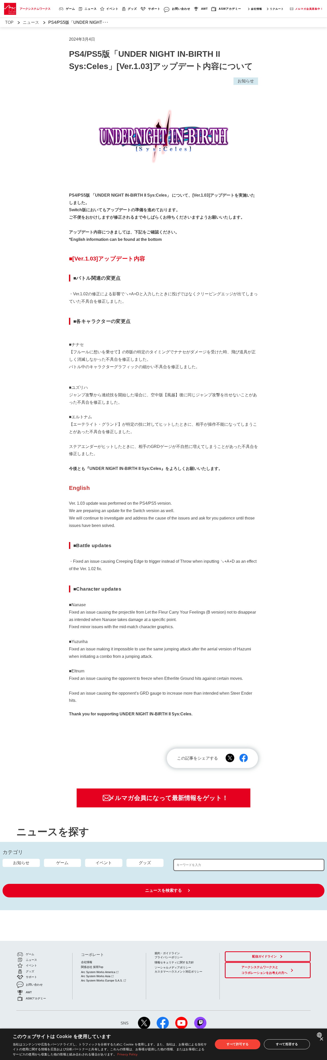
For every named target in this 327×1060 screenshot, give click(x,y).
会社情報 (256, 8)
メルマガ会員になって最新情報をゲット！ (168, 797)
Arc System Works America (98, 972)
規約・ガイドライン (167, 953)
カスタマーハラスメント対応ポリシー (178, 971)
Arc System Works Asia (95, 976)
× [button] (321, 1039)
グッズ (145, 863)
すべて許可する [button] (238, 1044)
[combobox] (320, 1035)
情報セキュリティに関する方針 (174, 962)
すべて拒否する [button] (287, 1044)
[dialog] (163, 1044)
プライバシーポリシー (169, 957)
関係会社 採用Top (92, 966)
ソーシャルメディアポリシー (173, 967)
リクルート (277, 8)
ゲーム (62, 863)
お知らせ (21, 863)
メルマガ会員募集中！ (309, 8)
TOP (9, 22)
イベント (104, 863)
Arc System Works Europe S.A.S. (102, 980)
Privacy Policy (127, 1054)
